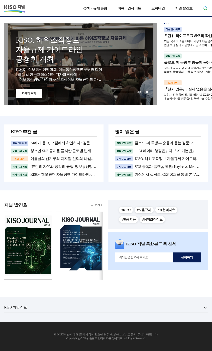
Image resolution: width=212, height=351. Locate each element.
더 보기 (95, 205)
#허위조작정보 (152, 219)
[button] (164, 23)
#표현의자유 (166, 210)
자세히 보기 (29, 93)
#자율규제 (144, 210)
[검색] (205, 8)
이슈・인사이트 (129, 8)
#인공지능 (129, 219)
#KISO (126, 210)
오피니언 (158, 8)
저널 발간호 (184, 8)
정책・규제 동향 (95, 8)
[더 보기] (205, 307)
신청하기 (187, 257)
